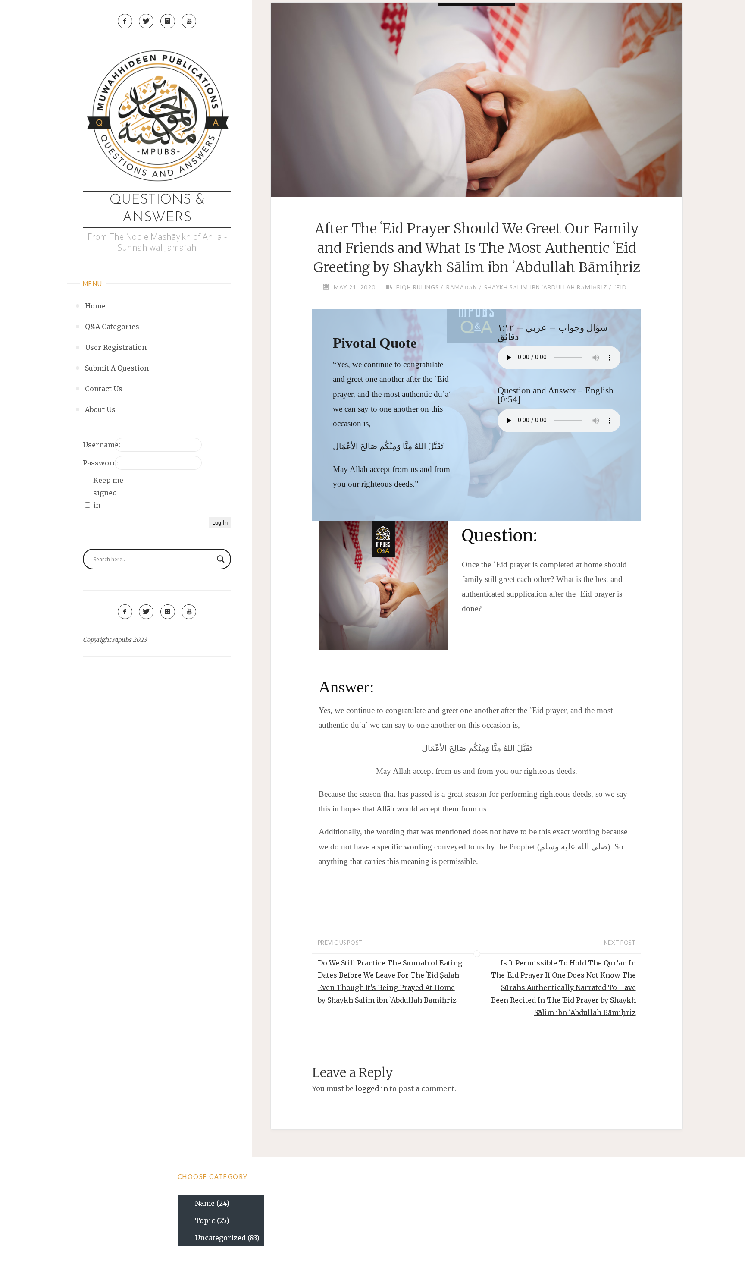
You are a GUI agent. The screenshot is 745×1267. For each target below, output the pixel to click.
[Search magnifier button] (221, 559)
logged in (371, 1088)
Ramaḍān (461, 287)
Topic (212, 1220)
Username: (98, 444)
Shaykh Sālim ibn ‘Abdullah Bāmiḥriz (545, 287)
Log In (220, 522)
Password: (98, 463)
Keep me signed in (108, 492)
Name (212, 1203)
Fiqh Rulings (417, 287)
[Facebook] (125, 21)
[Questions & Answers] (157, 118)
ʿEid (620, 287)
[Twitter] (146, 21)
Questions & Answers (157, 209)
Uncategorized (227, 1237)
